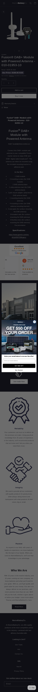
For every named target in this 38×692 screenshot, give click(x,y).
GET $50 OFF (19, 366)
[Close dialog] (34, 321)
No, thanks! (19, 370)
